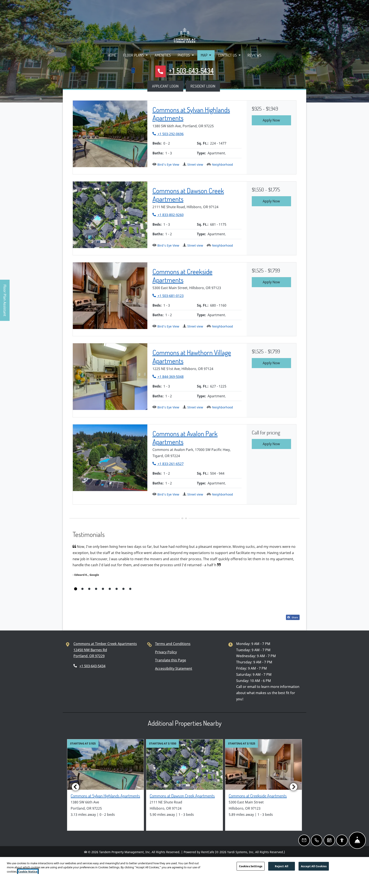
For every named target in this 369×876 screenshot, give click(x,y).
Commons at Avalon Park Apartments (189, 438)
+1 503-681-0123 (168, 295)
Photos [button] (184, 55)
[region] (184, 866)
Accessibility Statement (173, 668)
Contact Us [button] (228, 55)
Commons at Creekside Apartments (189, 276)
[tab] (75, 589)
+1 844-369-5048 (168, 376)
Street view (195, 164)
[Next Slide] (294, 787)
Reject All (281, 866)
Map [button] (204, 55)
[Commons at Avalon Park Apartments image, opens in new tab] (110, 457)
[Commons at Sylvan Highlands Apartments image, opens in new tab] (110, 134)
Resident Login (205, 86)
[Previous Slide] (75, 787)
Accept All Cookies (314, 866)
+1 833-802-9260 (168, 214)
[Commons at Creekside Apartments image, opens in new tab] (110, 295)
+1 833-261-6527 (168, 463)
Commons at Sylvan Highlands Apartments (191, 114)
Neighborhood (222, 164)
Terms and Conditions (172, 643)
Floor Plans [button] (134, 55)
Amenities (163, 55)
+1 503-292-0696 (168, 133)
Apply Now (271, 120)
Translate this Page (170, 660)
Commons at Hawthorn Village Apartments (191, 356)
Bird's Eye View (168, 164)
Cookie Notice (28, 871)
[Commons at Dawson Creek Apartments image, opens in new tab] (110, 214)
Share (294, 617)
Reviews (254, 55)
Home (112, 55)
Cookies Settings (250, 866)
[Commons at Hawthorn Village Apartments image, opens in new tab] (110, 376)
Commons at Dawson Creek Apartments (189, 195)
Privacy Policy (166, 651)
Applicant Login (167, 86)
